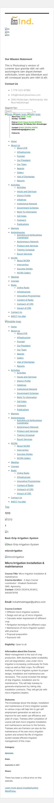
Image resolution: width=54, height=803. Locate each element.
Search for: (11, 107)
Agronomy (9, 753)
